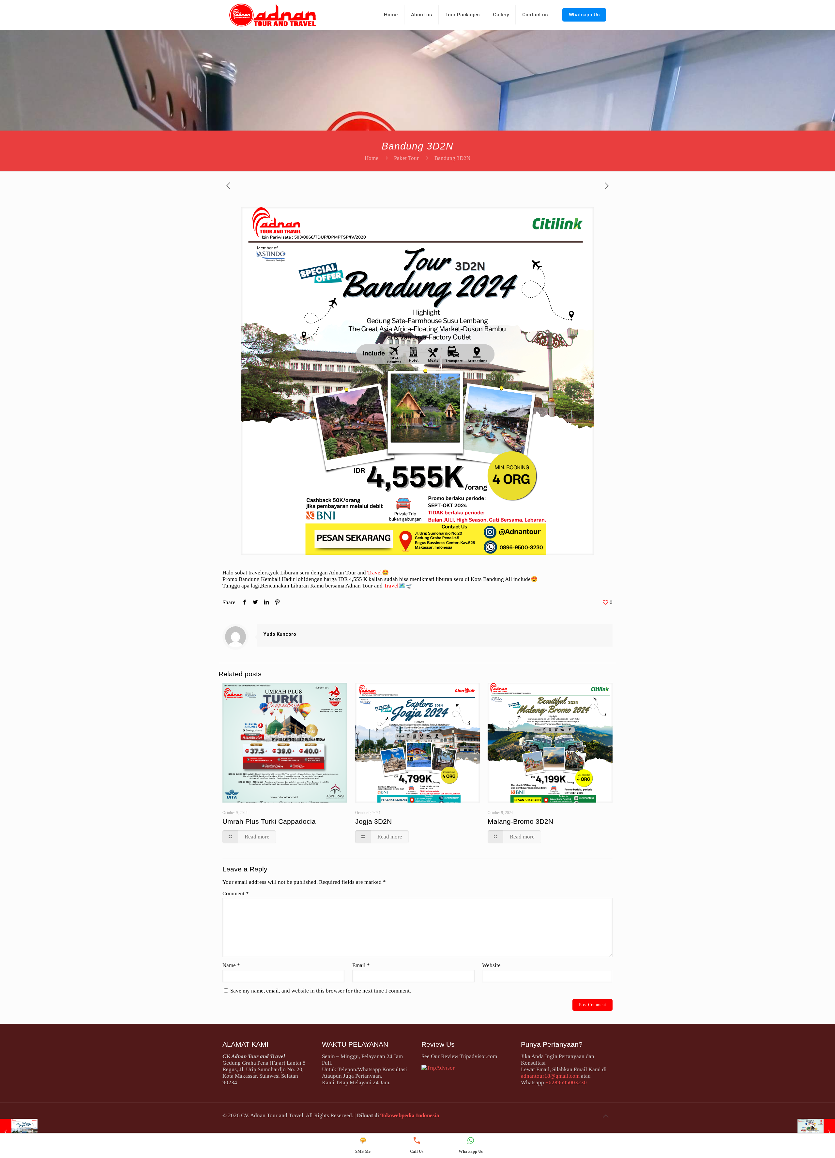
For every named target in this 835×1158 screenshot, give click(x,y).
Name (231, 965)
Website (491, 965)
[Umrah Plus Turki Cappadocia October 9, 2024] (816, 1132)
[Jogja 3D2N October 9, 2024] (19, 1132)
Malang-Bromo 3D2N (520, 821)
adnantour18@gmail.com (550, 1076)
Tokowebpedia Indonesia (409, 1115)
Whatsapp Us (584, 15)
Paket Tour (406, 158)
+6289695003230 (566, 1082)
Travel (374, 573)
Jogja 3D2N (373, 821)
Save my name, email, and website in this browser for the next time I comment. (320, 991)
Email (361, 965)
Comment (235, 893)
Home (371, 158)
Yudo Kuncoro (279, 634)
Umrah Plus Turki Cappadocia (269, 821)
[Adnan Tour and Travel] (272, 14)
